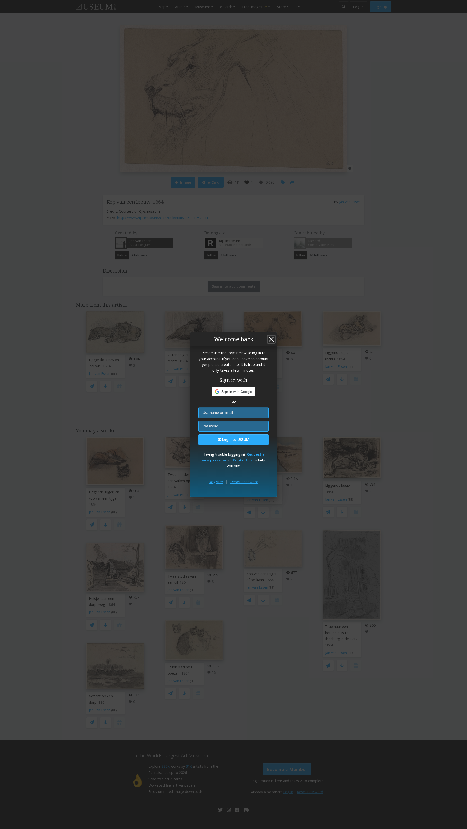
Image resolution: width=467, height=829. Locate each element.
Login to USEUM (235, 439)
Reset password (244, 481)
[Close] (271, 339)
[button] (233, 391)
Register (216, 481)
